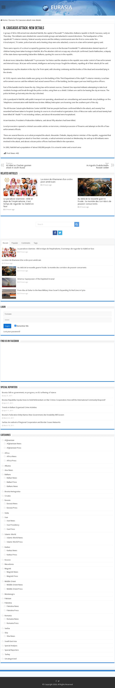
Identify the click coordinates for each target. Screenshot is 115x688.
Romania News (13, 619)
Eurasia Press (12, 508)
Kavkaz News (12, 550)
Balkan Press (12, 482)
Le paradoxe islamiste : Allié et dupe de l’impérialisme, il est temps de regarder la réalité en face (18, 203)
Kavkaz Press (12, 555)
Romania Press (13, 623)
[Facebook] (55, 233)
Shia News (11, 636)
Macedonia (9, 564)
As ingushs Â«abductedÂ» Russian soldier (98, 165)
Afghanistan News (14, 444)
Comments (25, 243)
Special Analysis (11, 646)
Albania (8, 466)
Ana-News (9, 470)
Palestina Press (13, 610)
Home (4, 20)
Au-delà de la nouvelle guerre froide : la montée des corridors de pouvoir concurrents (94, 201)
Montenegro (10, 594)
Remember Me (22, 326)
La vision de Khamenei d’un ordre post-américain (21, 260)
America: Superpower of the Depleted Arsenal (35, 279)
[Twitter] (60, 233)
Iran (6, 517)
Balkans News (12, 486)
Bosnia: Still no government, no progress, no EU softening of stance (29, 392)
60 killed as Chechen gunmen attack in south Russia (18, 165)
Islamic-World (10, 534)
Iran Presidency (13, 525)
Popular (15, 243)
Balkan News (12, 478)
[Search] (76, 224)
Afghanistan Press (14, 448)
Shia (6, 633)
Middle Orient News (15, 585)
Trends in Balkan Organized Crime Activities (19, 407)
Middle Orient (10, 581)
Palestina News (13, 606)
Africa (7, 453)
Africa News (11, 456)
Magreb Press (12, 576)
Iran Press (11, 529)
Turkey (7, 654)
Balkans (8, 474)
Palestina (8, 603)
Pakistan (8, 598)
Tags (36, 243)
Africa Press (11, 461)
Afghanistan (9, 440)
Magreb (8, 569)
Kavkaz (7, 547)
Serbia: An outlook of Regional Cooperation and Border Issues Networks (31, 422)
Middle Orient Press (15, 589)
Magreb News (12, 572)
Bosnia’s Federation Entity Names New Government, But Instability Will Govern (33, 415)
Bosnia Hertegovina (12, 491)
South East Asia (11, 641)
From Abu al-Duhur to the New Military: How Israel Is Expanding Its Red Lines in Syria (51, 290)
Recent (5, 243)
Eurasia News (12, 504)
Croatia (8, 496)
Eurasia (12, 20)
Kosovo (8, 560)
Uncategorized (11, 659)
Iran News (11, 521)
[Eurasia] (57, 7)
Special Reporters (12, 650)
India (7, 513)
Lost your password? (12, 332)
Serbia (7, 628)
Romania (8, 616)
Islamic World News (15, 538)
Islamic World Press (15, 542)
